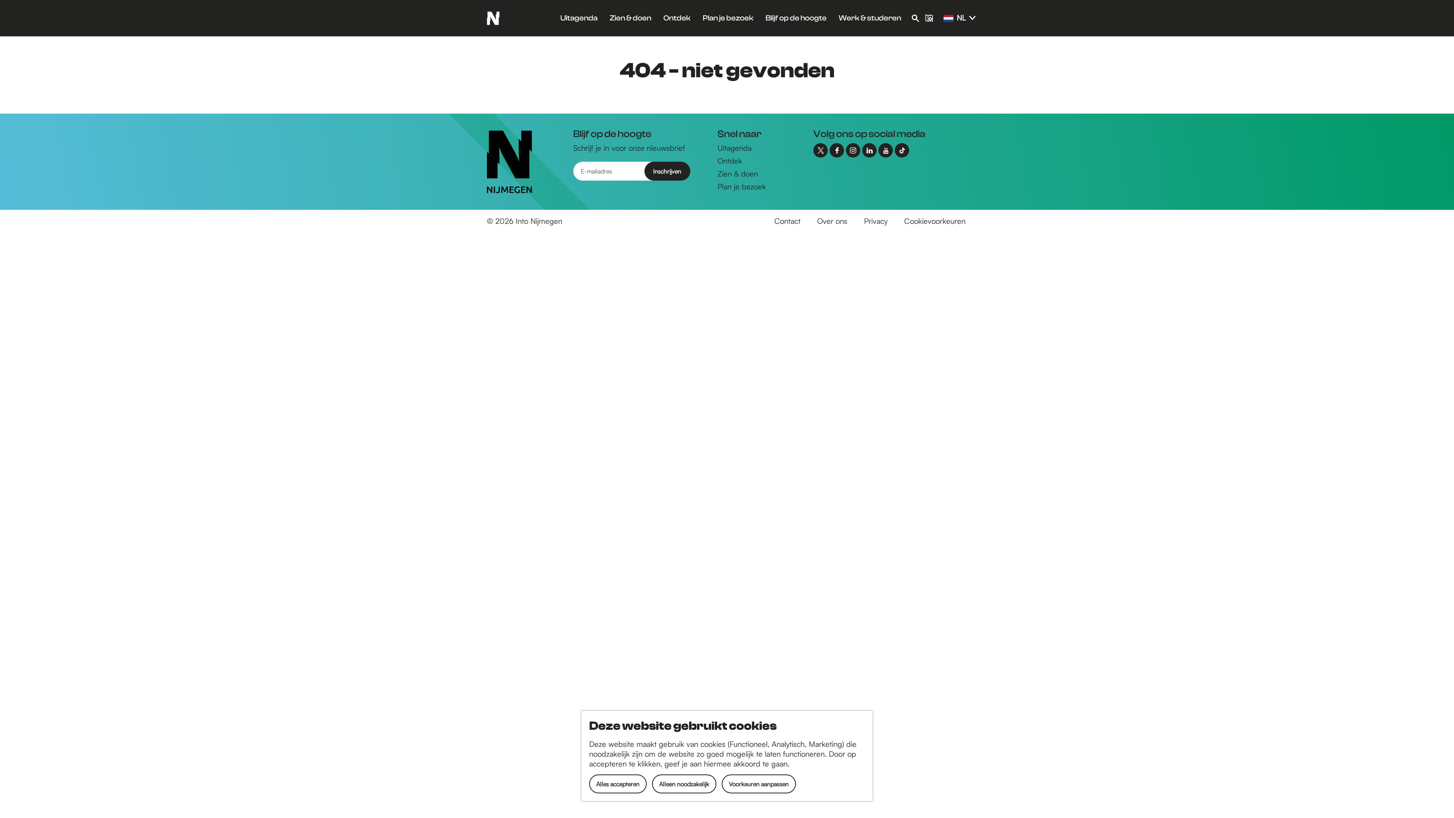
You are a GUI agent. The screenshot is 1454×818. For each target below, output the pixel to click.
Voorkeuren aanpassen (759, 784)
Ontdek (730, 160)
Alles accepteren (618, 784)
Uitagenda (735, 148)
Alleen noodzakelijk (684, 784)
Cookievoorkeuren (935, 221)
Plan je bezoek (742, 186)
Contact (787, 221)
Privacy (876, 221)
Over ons (832, 221)
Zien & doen (738, 173)
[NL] (948, 18)
